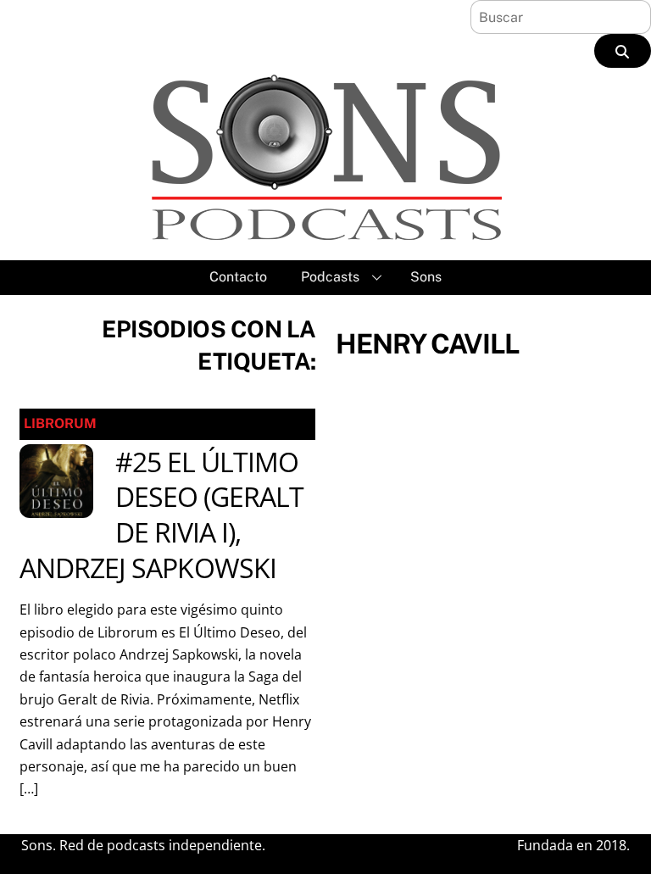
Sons (426, 277)
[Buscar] (622, 51)
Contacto (238, 277)
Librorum (60, 423)
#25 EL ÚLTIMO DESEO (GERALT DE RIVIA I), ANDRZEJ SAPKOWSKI (161, 514)
